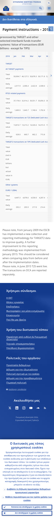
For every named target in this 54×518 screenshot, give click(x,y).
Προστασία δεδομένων (18, 365)
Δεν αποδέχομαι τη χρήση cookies (29, 513)
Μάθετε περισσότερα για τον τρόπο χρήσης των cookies (28, 499)
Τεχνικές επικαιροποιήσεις (20, 344)
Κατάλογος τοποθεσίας (17, 389)
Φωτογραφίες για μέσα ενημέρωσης (25, 311)
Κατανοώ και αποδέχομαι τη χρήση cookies (29, 507)
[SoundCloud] (38, 408)
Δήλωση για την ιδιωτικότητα (22, 370)
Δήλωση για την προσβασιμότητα (24, 378)
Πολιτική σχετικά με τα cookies (22, 374)
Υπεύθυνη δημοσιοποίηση (20, 348)
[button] (49, 3)
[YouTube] (31, 408)
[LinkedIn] (17, 408)
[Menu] (49, 8)
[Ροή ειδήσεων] (45, 408)
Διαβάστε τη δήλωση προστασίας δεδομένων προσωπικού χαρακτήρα (28, 491)
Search (40, 8)
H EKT (9, 298)
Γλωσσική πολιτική (16, 383)
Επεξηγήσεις (13, 307)
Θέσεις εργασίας (15, 302)
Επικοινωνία (12, 315)
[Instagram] (24, 408)
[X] (10, 408)
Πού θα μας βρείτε (16, 320)
